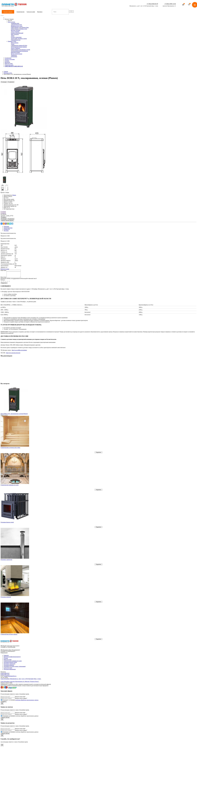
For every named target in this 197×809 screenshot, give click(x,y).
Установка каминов (6, 597)
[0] (183, 5)
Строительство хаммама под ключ (10, 485)
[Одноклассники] (4, 224)
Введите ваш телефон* (21, 698)
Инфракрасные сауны (16, 26)
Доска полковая (15, 31)
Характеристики (8, 227)
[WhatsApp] (8, 224)
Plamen (14, 195)
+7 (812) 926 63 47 (152, 4)
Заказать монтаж (5, 717)
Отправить (3, 701)
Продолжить (4, 283)
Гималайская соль (15, 40)
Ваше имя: (3, 270)
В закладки (3, 82)
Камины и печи (12, 41)
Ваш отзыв (3, 277)
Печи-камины (14, 42)
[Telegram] (12, 224)
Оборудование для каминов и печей (20, 49)
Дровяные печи (15, 23)
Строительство (20, 11)
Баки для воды (15, 34)
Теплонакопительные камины (19, 47)
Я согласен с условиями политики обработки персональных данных (20, 716)
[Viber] (6, 224)
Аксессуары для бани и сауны (19, 38)
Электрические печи (16, 24)
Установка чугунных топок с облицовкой (14, 666)
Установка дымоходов (6, 559)
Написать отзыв (5, 269)
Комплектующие (15, 52)
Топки (12, 44)
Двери (12, 35)
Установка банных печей (7, 522)
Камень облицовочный (17, 33)
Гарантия (6, 655)
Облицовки (14, 56)
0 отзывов (3, 211)
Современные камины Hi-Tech (19, 45)
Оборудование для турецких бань (20, 27)
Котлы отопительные (16, 53)
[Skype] (10, 224)
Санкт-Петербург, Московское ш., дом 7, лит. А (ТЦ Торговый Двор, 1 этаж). (21, 678)
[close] (1, 15)
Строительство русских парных (9, 634)
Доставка (6, 230)
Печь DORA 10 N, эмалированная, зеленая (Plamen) (14, 413)
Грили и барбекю (15, 48)
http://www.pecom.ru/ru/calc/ (13, 352)
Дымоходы (14, 55)
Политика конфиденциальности (12, 656)
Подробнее (98, 452)
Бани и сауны (11, 22)
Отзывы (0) (7, 229)
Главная (6, 71)
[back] (2, 15)
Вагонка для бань (15, 30)
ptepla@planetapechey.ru (10, 676)
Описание (6, 226)
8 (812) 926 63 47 (5, 673)
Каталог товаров (8, 11)
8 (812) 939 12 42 (5, 674)
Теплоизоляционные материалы (19, 51)
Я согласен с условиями (20, 700)
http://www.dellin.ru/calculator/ (19, 350)
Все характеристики (9, 209)
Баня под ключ (9, 63)
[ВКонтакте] (1, 224)
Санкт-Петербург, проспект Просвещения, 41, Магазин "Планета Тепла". (20, 681)
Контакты (39, 11)
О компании (8, 58)
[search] (71, 11)
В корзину (3, 217)
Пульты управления (16, 37)
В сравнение (11, 82)
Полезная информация (10, 669)
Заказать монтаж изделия (7, 220)
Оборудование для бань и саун (19, 28)
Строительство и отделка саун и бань (10, 447)
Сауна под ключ (31, 11)
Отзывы (7, 60)
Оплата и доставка (10, 59)
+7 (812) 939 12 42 (170, 4)
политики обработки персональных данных (26, 700)
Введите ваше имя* (20, 696)
